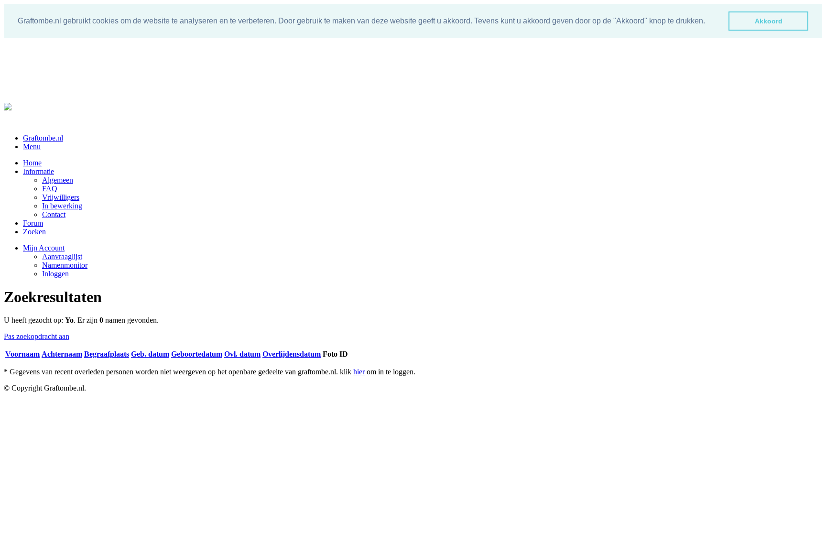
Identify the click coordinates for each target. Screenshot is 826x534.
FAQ (49, 189)
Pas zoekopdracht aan (36, 336)
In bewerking (62, 206)
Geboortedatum (196, 354)
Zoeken (34, 232)
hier (359, 372)
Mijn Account (44, 248)
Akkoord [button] (769, 21)
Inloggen (55, 274)
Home (32, 163)
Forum (33, 223)
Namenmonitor (64, 265)
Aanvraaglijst (62, 256)
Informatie (38, 171)
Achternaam (62, 354)
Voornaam (22, 354)
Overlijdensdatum (291, 354)
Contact (53, 214)
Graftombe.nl (43, 138)
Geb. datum (150, 354)
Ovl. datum (242, 354)
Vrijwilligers (60, 197)
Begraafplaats (106, 354)
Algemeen (57, 180)
